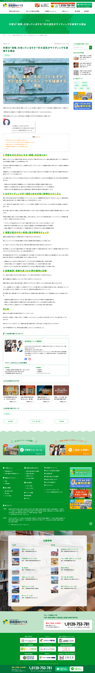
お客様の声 (49, 473)
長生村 (13, 512)
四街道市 (20, 511)
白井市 (24, 512)
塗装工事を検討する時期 (32, 471)
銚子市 (30, 509)
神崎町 (25, 509)
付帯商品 (7, 483)
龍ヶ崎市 (29, 518)
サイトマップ (49, 485)
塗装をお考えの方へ (14, 11)
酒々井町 (35, 512)
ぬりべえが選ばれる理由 (32, 11)
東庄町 (22, 509)
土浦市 (33, 518)
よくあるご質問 (30, 478)
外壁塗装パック (9, 471)
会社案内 (29, 482)
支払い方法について (51, 479)
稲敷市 (47, 518)
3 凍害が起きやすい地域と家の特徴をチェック (16, 144)
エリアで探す (8, 496)
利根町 (17, 520)
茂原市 (61, 511)
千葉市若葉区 (54, 509)
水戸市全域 (28, 520)
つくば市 (14, 518)
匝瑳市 (37, 509)
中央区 (13, 511)
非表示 (37, 137)
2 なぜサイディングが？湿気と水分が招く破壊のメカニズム (20, 142)
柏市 (16, 512)
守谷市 (43, 518)
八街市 (24, 511)
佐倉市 (48, 509)
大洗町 (12, 521)
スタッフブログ (30, 488)
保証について (29, 476)
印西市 (40, 512)
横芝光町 (40, 511)
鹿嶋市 (61, 518)
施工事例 (77, 11)
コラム (28, 498)
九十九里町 (56, 511)
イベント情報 (29, 493)
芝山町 (44, 511)
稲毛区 (62, 509)
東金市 (28, 511)
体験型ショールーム (50, 11)
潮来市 (57, 518)
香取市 (10, 509)
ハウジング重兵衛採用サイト (53, 492)
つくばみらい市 (22, 518)
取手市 (39, 518)
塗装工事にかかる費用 (52, 476)
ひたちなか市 (49, 520)
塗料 (6, 481)
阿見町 (13, 520)
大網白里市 (50, 511)
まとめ (6, 148)
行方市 (53, 518)
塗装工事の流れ (30, 473)
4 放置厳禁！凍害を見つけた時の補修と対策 (16, 146)
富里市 (44, 509)
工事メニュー (65, 11)
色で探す (7, 493)
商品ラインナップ (10, 478)
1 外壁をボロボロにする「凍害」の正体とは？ (16, 140)
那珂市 (55, 520)
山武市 (32, 511)
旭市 (34, 509)
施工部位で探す (9, 491)
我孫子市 (20, 512)
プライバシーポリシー (51, 489)
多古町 (18, 509)
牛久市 (10, 518)
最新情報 (28, 495)
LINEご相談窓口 (50, 482)
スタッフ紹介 (29, 486)
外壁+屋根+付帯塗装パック (12, 473)
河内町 (20, 520)
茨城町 (16, 521)
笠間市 (59, 520)
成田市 (41, 509)
